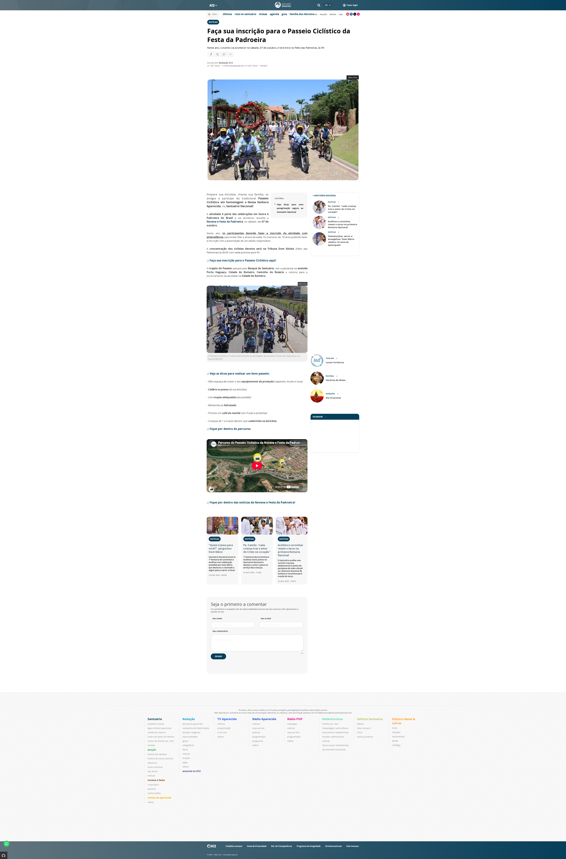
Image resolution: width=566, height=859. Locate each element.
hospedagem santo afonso (335, 728)
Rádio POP (294, 719)
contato (151, 745)
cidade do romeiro (157, 732)
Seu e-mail (266, 618)
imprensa (152, 762)
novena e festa (156, 780)
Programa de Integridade (309, 846)
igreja (185, 741)
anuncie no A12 (191, 771)
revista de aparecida (159, 797)
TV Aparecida (227, 719)
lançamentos (398, 736)
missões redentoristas (333, 736)
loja (341, 14)
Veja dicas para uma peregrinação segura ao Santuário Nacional (290, 208)
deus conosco (364, 728)
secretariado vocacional (333, 749)
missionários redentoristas (335, 732)
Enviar (218, 656)
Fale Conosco (352, 846)
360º (315, 14)
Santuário (155, 719)
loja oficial (153, 771)
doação (323, 14)
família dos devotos (302, 14)
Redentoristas (332, 719)
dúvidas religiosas (191, 732)
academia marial (156, 723)
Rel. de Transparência (281, 846)
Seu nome (217, 618)
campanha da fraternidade (195, 728)
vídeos (151, 802)
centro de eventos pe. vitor (161, 741)
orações (186, 758)
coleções (396, 732)
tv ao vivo (222, 732)
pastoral (152, 788)
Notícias (213, 22)
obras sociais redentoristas (335, 745)
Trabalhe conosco (234, 846)
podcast (256, 732)
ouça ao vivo (258, 728)
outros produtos (365, 736)
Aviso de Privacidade (256, 846)
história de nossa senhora (160, 758)
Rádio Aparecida (264, 719)
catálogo (396, 745)
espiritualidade (190, 736)
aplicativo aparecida (192, 723)
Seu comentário (220, 631)
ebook (395, 740)
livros (359, 732)
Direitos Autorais (333, 846)
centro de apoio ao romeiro (161, 736)
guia (284, 14)
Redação (188, 719)
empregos (292, 723)
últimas (227, 14)
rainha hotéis (154, 793)
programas (257, 741)
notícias (151, 775)
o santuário (153, 784)
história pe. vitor (330, 723)
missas (263, 14)
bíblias (360, 723)
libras (185, 749)
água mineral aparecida (159, 728)
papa (184, 762)
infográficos (188, 745)
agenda (274, 14)
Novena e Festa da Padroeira (225, 221)
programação (224, 728)
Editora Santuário (370, 719)
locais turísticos (155, 767)
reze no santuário (245, 14)
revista (333, 14)
